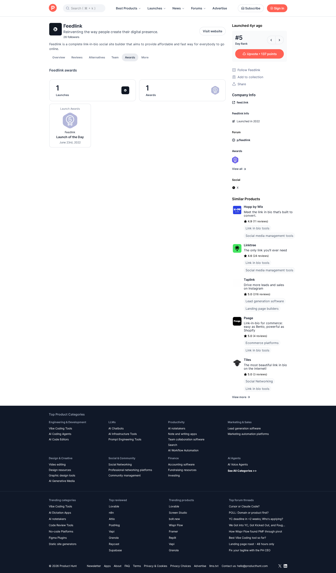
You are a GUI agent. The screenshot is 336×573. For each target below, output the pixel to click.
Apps (107, 566)
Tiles (247, 360)
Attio (112, 518)
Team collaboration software (186, 439)
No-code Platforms (61, 531)
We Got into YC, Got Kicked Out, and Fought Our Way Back (257, 525)
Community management (124, 475)
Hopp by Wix (253, 207)
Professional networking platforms (130, 470)
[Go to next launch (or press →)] (279, 40)
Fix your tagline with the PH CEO (249, 550)
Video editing (57, 464)
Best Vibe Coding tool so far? (247, 537)
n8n (111, 512)
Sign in (279, 8)
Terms (137, 566)
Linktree (250, 245)
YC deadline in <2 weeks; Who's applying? (256, 518)
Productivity (176, 422)
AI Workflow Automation (183, 450)
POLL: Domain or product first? (249, 512)
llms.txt (214, 566)
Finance (173, 458)
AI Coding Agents (60, 433)
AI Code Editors (59, 439)
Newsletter (94, 566)
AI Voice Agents (238, 464)
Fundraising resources (182, 470)
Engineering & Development (67, 422)
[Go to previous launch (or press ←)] (271, 40)
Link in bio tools (257, 228)
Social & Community (121, 458)
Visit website (212, 31)
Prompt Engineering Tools (124, 439)
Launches (155, 8)
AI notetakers (176, 428)
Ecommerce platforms (262, 343)
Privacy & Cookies (155, 566)
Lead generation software (265, 301)
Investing (174, 475)
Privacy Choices (180, 566)
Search (172, 444)
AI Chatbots (116, 428)
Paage (248, 318)
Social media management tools (269, 236)
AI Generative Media (62, 480)
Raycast (114, 544)
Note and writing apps (182, 433)
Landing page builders (262, 308)
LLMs (112, 422)
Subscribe (252, 8)
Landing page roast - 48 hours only (251, 544)
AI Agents (234, 458)
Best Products (126, 8)
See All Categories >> (242, 470)
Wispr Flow (176, 525)
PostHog (114, 525)
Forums (196, 8)
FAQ (127, 566)
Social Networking (259, 381)
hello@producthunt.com (252, 566)
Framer (173, 531)
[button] (145, 57)
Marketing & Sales (240, 422)
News (176, 8)
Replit (172, 537)
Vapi (111, 531)
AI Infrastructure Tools (122, 433)
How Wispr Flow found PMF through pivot (255, 531)
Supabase (115, 550)
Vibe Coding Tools (60, 428)
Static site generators (62, 544)
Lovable (114, 506)
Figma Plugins (58, 537)
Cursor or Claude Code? (244, 506)
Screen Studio (178, 512)
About (117, 566)
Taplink (249, 280)
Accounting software (181, 464)
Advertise (219, 8)
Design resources (60, 470)
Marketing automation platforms (248, 433)
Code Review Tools (61, 525)
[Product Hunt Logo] (53, 8)
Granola (114, 537)
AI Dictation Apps (60, 512)
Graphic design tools (62, 475)
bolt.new (174, 518)
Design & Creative (60, 458)
